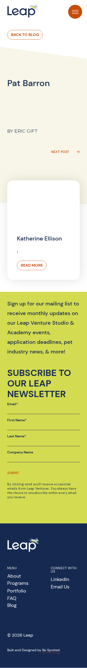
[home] (22, 11)
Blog (12, 605)
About (14, 576)
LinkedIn (60, 579)
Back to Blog (25, 34)
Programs (18, 583)
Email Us (60, 587)
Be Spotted (51, 650)
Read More (32, 265)
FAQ (11, 598)
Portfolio (16, 591)
